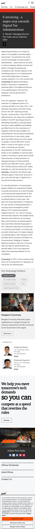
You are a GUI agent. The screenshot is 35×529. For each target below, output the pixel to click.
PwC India (4, 7)
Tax (11, 7)
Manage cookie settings (17, 526)
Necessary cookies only (17, 522)
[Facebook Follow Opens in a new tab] (10, 455)
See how (6, 420)
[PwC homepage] (3, 2)
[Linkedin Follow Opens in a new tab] (17, 455)
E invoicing (5, 259)
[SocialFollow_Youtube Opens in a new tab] (20, 455)
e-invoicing (5, 82)
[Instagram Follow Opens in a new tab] (24, 455)
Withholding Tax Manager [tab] (9, 284)
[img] (4, 44)
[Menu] (32, 2)
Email (16, 356)
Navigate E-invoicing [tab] (8, 275)
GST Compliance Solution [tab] (9, 279)
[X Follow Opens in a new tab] (13, 455)
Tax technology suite (21, 7)
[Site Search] (29, 3)
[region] (17, 512)
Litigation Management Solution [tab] (11, 288)
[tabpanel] (17, 314)
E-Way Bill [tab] (23, 279)
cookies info (5, 511)
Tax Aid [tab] (23, 284)
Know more (7, 333)
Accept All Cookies (17, 519)
